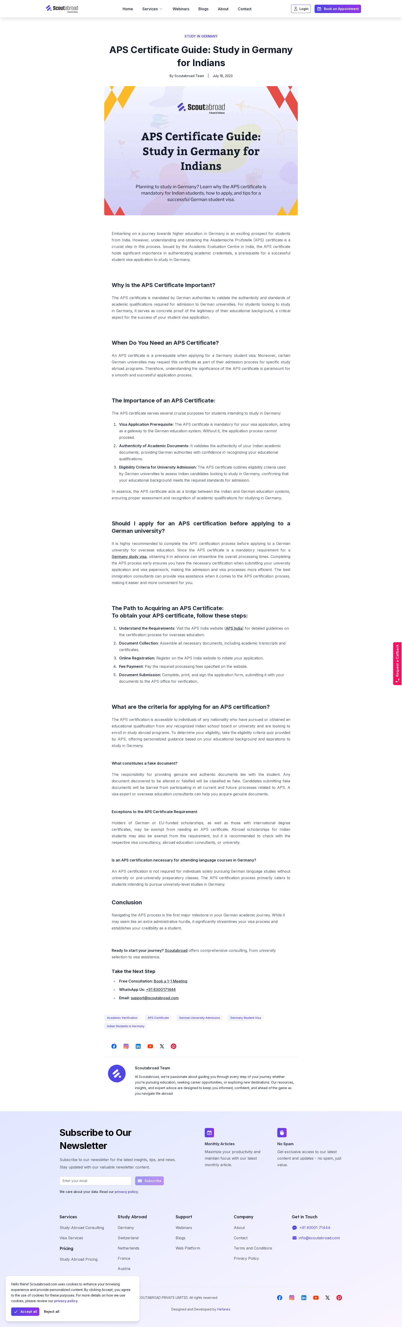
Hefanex (224, 1309)
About (223, 9)
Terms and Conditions (253, 1248)
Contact (244, 9)
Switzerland (128, 1238)
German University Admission (199, 1018)
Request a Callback (397, 661)
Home (128, 9)
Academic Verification (122, 1018)
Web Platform (188, 1248)
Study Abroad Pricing (78, 1259)
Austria (124, 1268)
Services (150, 9)
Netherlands (128, 1248)
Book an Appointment (341, 9)
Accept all (28, 1311)
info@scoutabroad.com (319, 1238)
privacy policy (65, 1301)
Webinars (181, 9)
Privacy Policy (246, 1258)
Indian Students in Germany (125, 1026)
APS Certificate (158, 1018)
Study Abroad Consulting (82, 1227)
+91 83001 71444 (314, 1227)
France (124, 1258)
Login (303, 9)
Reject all (51, 1311)
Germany (126, 1227)
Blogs (203, 9)
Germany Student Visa (245, 1018)
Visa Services (71, 1238)
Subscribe (152, 1181)
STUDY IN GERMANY (201, 36)
